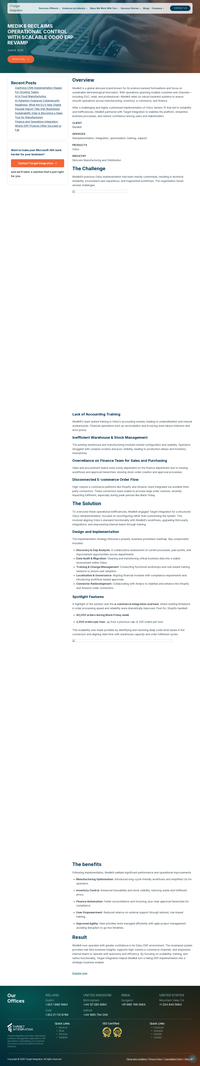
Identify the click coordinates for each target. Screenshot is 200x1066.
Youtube (158, 1037)
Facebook (159, 1027)
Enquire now (79, 973)
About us (63, 1027)
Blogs (146, 8)
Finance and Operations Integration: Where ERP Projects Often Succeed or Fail (38, 126)
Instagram (158, 1030)
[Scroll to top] (192, 1053)
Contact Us (180, 8)
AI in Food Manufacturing (31, 96)
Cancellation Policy (174, 1059)
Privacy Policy (156, 1059)
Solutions (63, 1037)
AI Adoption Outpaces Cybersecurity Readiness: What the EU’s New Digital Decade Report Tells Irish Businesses (38, 105)
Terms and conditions (136, 1059)
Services (63, 1034)
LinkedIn (158, 1034)
